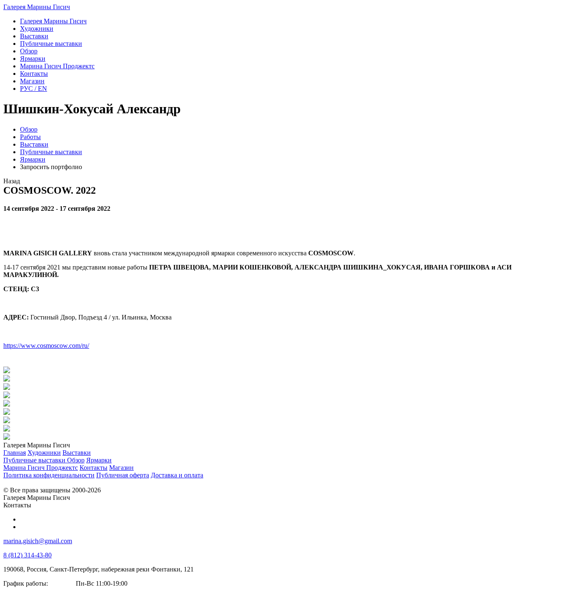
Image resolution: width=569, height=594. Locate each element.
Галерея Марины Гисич (36, 6)
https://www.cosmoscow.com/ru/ (46, 345)
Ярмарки (32, 159)
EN (33, 88)
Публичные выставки (51, 151)
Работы (30, 136)
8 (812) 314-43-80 (27, 555)
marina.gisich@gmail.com (37, 540)
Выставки (34, 144)
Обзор (28, 129)
